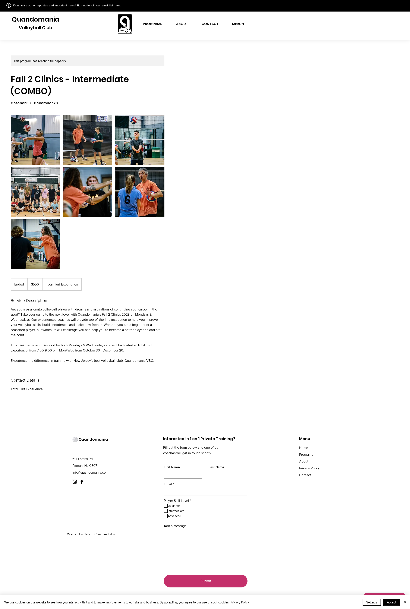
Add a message (175, 526)
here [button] (117, 5)
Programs (306, 454)
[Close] (404, 602)
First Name (172, 467)
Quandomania (35, 19)
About (303, 461)
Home (303, 447)
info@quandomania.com (90, 472)
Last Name (216, 467)
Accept (391, 602)
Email (168, 484)
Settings (371, 602)
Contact (305, 475)
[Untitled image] (35, 140)
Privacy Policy (309, 468)
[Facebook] (81, 482)
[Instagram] (75, 482)
